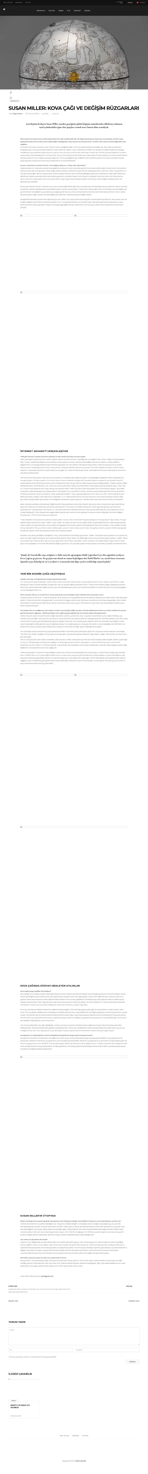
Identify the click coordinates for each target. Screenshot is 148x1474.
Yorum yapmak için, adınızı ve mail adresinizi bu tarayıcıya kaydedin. (33, 1357)
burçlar (48, 1289)
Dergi (14, 1400)
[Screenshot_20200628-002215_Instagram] (46, 749)
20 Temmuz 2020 (15, 1416)
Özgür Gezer (17, 114)
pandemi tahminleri (64, 1289)
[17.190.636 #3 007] (101, 252)
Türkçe (142, 2)
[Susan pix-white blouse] (46, 252)
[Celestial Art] (101, 749)
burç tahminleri (31, 1289)
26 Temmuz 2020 (32, 114)
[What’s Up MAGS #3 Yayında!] (24, 1389)
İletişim (28, 2)
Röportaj (15, 101)
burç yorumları (41, 1289)
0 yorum (55, 114)
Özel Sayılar (7, 2)
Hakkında (18, 2)
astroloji (23, 1289)
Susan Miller (12, 1292)
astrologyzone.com (47, 1276)
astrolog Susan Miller (15, 1289)
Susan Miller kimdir (21, 1292)
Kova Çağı (54, 1289)
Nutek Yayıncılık (80, 1461)
